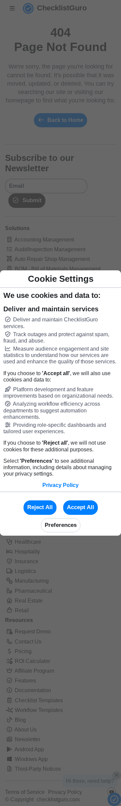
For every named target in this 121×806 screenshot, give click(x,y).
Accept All (80, 507)
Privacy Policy (60, 485)
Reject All (40, 507)
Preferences (61, 525)
